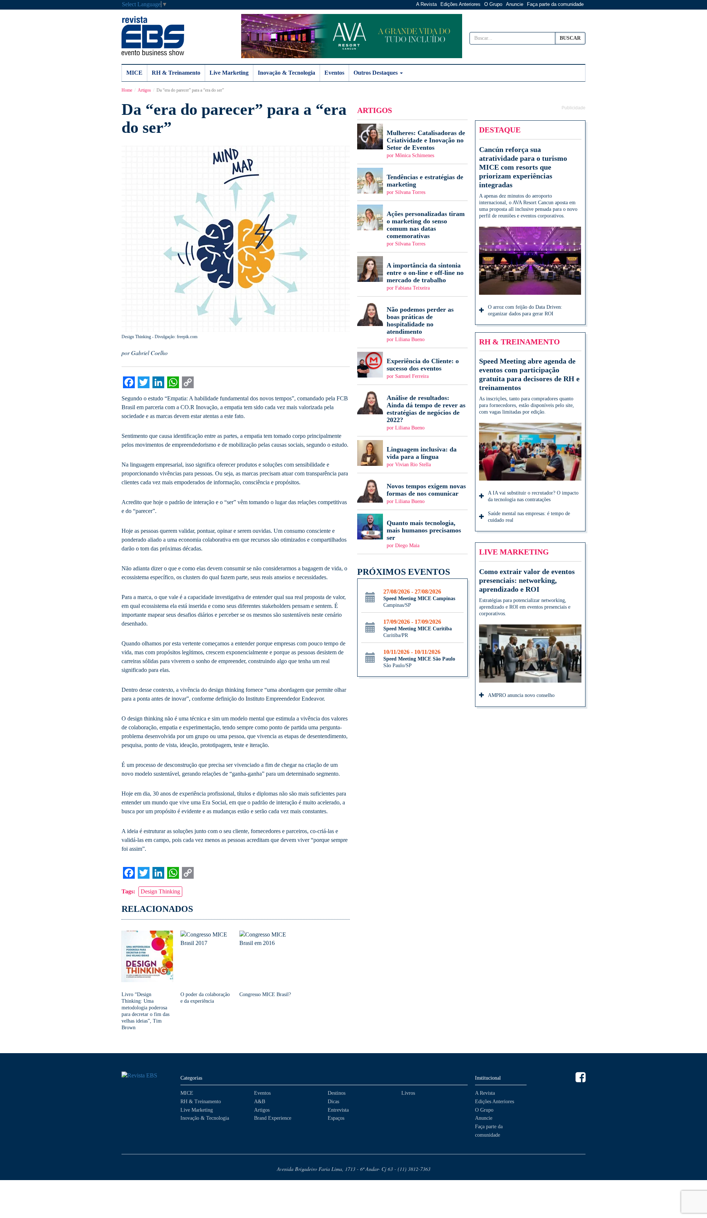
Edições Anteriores (460, 4)
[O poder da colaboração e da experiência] (206, 968)
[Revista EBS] (153, 35)
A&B (259, 1101)
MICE (134, 73)
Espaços (336, 1118)
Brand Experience (272, 1118)
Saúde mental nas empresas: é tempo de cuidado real (529, 517)
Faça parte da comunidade (555, 4)
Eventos (334, 73)
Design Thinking (160, 891)
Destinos (336, 1093)
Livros (408, 1093)
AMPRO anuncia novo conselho (521, 695)
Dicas (333, 1101)
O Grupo (493, 4)
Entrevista (338, 1110)
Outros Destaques (376, 73)
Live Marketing (229, 73)
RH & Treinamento (176, 73)
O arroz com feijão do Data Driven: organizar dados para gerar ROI (525, 310)
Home (127, 90)
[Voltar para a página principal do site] (147, 1076)
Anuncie (514, 4)
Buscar (570, 38)
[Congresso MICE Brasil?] (265, 964)
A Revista (426, 4)
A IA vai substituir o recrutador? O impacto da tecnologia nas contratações (533, 496)
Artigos (144, 90)
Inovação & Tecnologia (286, 73)
